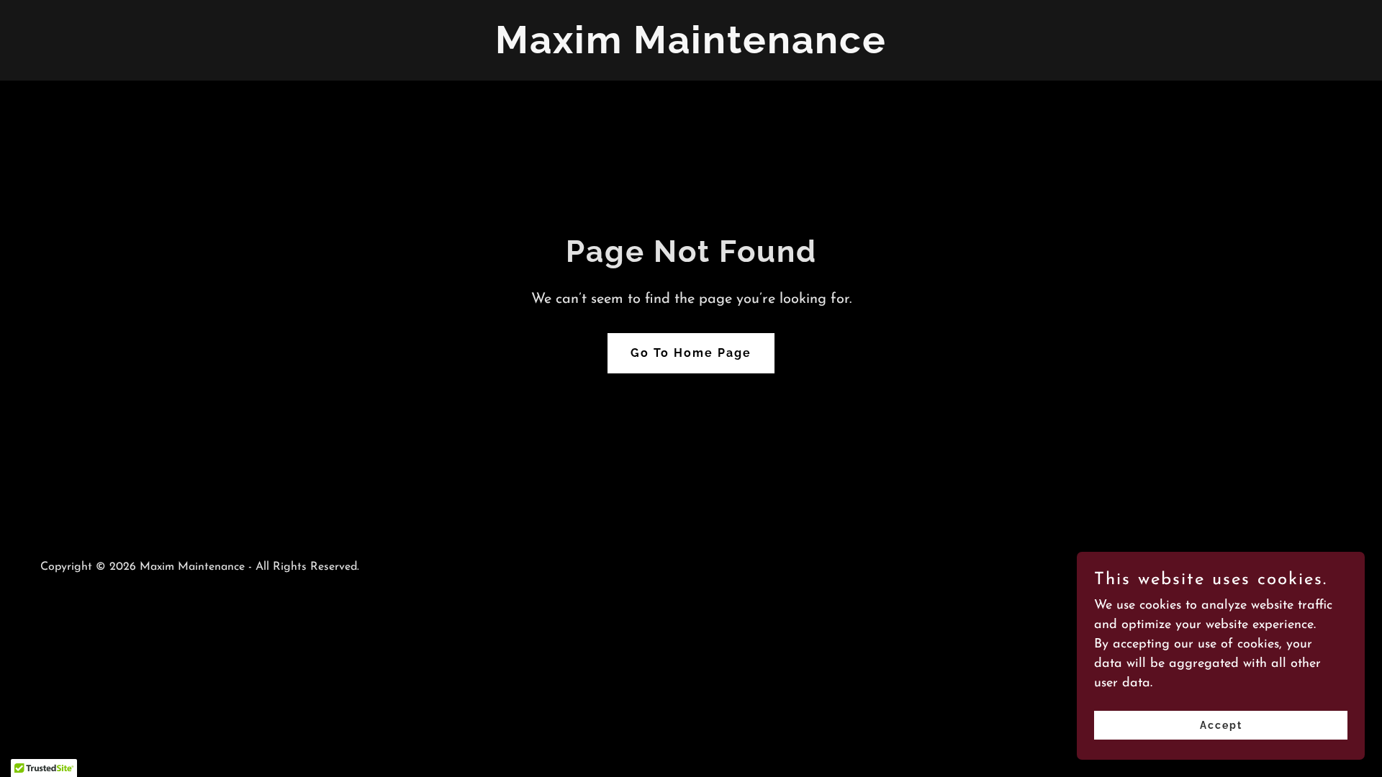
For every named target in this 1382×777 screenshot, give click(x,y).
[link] (691, 50)
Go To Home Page (691, 353)
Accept (1221, 725)
